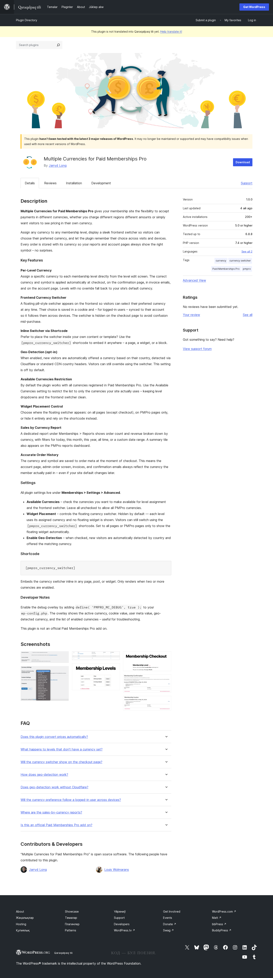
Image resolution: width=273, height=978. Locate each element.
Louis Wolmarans (116, 870)
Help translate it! (171, 31)
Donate (169, 924)
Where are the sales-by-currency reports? (51, 812)
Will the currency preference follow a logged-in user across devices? (71, 800)
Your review (191, 315)
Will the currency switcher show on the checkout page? (61, 762)
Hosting (21, 924)
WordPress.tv (124, 930)
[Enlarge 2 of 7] (63, 671)
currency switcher (240, 260)
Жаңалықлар (25, 917)
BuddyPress (221, 930)
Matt (216, 917)
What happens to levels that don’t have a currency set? (62, 749)
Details (30, 183)
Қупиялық (23, 930)
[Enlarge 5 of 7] (166, 657)
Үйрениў (120, 911)
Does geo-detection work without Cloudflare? (54, 787)
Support (246, 183)
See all (247, 315)
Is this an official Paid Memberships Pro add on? (56, 825)
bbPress (219, 924)
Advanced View (194, 280)
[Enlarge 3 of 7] (115, 657)
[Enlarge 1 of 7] (63, 657)
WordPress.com (224, 911)
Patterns (70, 930)
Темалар (71, 917)
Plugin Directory (26, 20)
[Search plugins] (58, 45)
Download (243, 162)
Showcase (72, 911)
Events (167, 917)
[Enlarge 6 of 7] (166, 680)
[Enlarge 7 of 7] (166, 701)
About (20, 911)
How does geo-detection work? (44, 775)
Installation (74, 183)
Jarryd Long (58, 165)
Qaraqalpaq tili (63, 952)
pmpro (247, 268)
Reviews (50, 183)
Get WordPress (254, 7)
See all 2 (246, 251)
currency (221, 260)
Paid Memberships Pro (226, 268)
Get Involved (171, 911)
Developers (122, 924)
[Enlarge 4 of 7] (115, 669)
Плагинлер (72, 924)
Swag (168, 930)
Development (101, 183)
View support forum (197, 349)
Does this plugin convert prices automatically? (54, 737)
